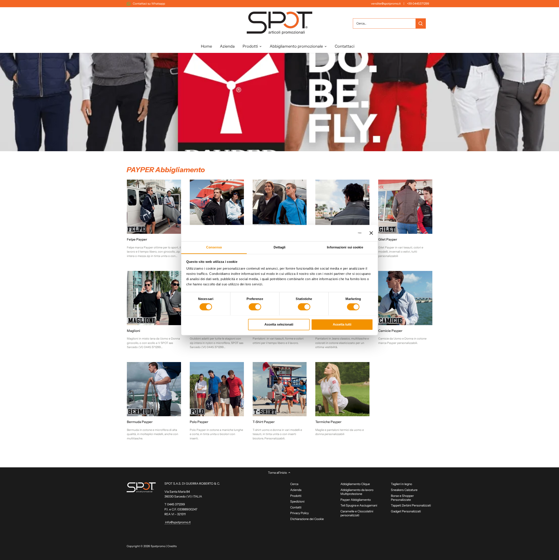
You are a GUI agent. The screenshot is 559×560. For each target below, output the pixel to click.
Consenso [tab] (214, 247)
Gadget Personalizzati (406, 511)
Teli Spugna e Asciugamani (358, 505)
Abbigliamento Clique (355, 484)
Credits (172, 546)
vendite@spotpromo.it (386, 3)
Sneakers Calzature (404, 490)
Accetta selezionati (278, 324)
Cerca (294, 484)
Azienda (295, 490)
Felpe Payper (137, 239)
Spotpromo (158, 546)
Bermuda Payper (140, 422)
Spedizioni (297, 501)
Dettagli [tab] (280, 247)
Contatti (295, 507)
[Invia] (421, 23)
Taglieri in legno (401, 484)
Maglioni (133, 331)
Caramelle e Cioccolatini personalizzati (356, 513)
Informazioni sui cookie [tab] (345, 247)
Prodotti (295, 496)
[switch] (255, 306)
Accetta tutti (342, 324)
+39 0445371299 (418, 3)
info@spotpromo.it (177, 522)
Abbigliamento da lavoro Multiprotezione (356, 492)
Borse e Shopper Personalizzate (402, 498)
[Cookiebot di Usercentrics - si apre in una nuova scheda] (342, 233)
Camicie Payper (390, 331)
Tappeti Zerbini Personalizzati (411, 505)
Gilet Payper (387, 239)
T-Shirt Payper (264, 422)
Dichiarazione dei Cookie (307, 519)
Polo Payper (199, 422)
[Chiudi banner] (371, 233)
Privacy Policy (299, 513)
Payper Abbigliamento (355, 500)
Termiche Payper (328, 422)
